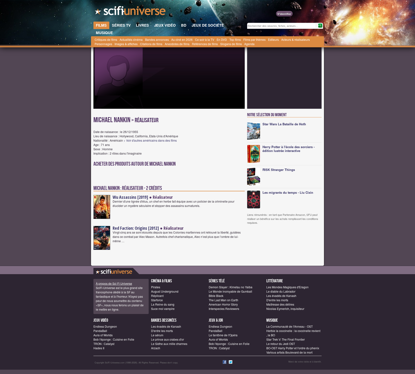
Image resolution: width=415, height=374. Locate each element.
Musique (272, 320)
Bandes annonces (157, 39)
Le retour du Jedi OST (280, 344)
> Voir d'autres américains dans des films (150, 140)
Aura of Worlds (103, 335)
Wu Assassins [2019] (130, 197)
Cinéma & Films (161, 281)
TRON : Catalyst (103, 344)
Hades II (98, 348)
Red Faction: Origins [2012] (136, 228)
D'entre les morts (277, 300)
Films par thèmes (254, 39)
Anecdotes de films (177, 44)
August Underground (164, 291)
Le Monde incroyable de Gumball (230, 291)
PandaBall (100, 331)
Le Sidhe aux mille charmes (169, 344)
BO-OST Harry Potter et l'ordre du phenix (292, 348)
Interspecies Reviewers (224, 309)
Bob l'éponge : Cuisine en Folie (113, 339)
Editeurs (273, 39)
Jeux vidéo (100, 320)
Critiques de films (106, 39)
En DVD (222, 39)
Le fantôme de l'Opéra (223, 335)
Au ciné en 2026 (182, 39)
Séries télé (217, 281)
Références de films (205, 44)
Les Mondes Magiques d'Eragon (287, 287)
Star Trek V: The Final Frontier (285, 339)
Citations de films (151, 44)
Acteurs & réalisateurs (295, 39)
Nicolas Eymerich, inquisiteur (285, 309)
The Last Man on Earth (223, 300)
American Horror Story (223, 304)
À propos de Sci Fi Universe (114, 283)
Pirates (155, 287)
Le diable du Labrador (280, 291)
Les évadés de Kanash (281, 296)
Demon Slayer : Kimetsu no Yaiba (230, 287)
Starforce (157, 300)
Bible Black (216, 296)
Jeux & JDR (216, 320)
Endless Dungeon (105, 326)
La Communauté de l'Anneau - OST (289, 326)
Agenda (249, 44)
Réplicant (157, 296)
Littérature (274, 281)
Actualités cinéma (131, 39)
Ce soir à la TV (204, 39)
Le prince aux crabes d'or (167, 339)
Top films (235, 39)
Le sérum (157, 335)
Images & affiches (126, 44)
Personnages (103, 44)
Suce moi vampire (163, 309)
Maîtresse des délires (280, 304)
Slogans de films (231, 44)
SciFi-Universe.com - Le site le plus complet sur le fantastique (130, 12)
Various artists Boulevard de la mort (289, 352)
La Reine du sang (162, 304)
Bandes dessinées (164, 320)
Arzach (155, 348)
